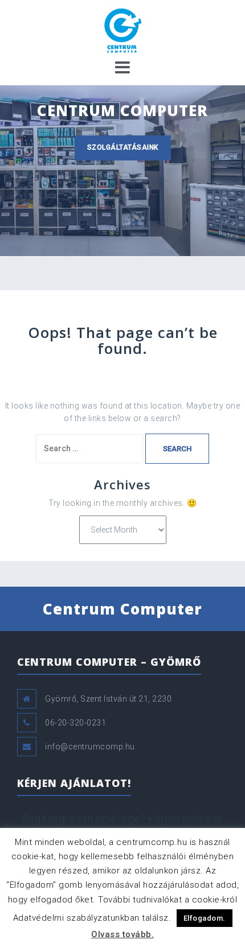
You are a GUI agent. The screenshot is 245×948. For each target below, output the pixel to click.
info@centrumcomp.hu (90, 746)
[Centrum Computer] (122, 30)
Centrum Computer (122, 609)
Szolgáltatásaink (122, 147)
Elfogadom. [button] (204, 918)
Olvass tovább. (122, 934)
